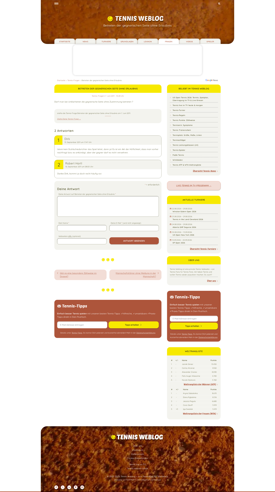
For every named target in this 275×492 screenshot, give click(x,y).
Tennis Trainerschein (182, 130)
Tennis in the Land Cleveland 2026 (188, 219)
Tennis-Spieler (179, 150)
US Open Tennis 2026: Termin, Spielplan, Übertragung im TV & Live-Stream (191, 98)
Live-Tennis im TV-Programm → (193, 185)
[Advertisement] (137, 60)
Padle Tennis (178, 155)
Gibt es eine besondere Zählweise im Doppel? (78, 275)
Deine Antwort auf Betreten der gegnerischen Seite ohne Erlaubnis (87, 194)
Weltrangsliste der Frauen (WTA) (199, 413)
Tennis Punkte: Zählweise (184, 120)
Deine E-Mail (126, 223)
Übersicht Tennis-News (204, 171)
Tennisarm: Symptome (182, 125)
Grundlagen (127, 41)
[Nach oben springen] (270, 487)
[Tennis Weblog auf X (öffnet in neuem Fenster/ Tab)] (63, 487)
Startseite (64, 41)
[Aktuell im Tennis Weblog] (82, 487)
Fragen (168, 41)
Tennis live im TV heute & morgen (188, 105)
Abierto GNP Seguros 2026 (184, 227)
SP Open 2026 (179, 243)
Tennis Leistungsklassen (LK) (185, 145)
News (85, 41)
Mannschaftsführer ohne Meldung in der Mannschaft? (136, 275)
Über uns (211, 281)
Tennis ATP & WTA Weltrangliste (187, 165)
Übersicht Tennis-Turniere (203, 249)
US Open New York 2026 (183, 235)
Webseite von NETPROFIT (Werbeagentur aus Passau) (137, 480)
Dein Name (64, 223)
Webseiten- (70, 236)
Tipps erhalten (132, 325)
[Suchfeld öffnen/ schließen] (219, 4)
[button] (56, 3)
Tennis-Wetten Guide (137, 468)
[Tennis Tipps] (76, 487)
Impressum (137, 450)
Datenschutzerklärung (145, 333)
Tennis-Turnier (179, 110)
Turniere (106, 41)
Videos (189, 41)
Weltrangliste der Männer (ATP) (200, 384)
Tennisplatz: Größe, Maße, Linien (187, 135)
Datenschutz (137, 454)
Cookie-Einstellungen (137, 458)
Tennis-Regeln (179, 115)
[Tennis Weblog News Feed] (69, 487)
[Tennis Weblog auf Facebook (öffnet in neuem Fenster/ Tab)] (56, 487)
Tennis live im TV (137, 464)
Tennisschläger (179, 140)
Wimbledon (178, 160)
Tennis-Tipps (77, 333)
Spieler (210, 41)
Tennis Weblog (139, 18)
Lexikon (148, 41)
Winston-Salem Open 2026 (184, 211)
